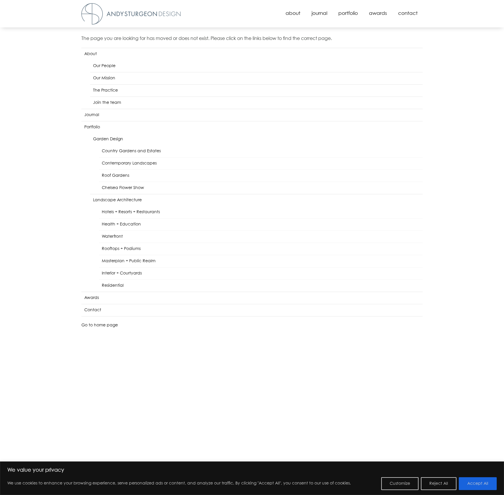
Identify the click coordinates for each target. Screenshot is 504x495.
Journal (319, 13)
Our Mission (104, 78)
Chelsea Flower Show (123, 188)
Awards (378, 13)
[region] (252, 478)
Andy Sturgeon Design (131, 14)
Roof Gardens (115, 176)
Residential (113, 286)
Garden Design (108, 139)
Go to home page (99, 325)
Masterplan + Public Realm (128, 261)
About (293, 13)
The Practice (105, 90)
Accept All (477, 484)
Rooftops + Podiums (121, 249)
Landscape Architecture (117, 200)
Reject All (438, 484)
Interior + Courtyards (122, 273)
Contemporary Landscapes (129, 163)
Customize (400, 484)
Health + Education (121, 224)
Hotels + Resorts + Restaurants (131, 212)
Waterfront (112, 237)
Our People (104, 66)
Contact (408, 13)
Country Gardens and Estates (131, 151)
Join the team (107, 103)
